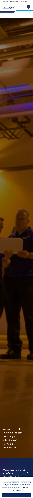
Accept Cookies (16, 495)
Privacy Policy (24, 487)
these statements (16, 2)
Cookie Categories (16, 490)
